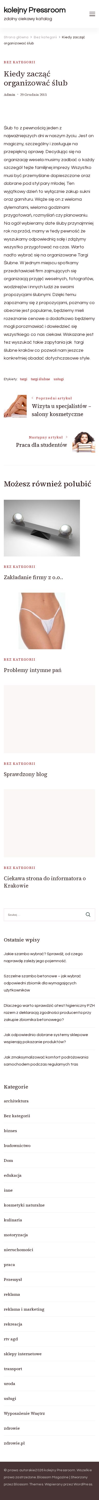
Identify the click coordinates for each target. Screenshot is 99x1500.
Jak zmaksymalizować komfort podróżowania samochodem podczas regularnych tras (46, 1060)
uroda (9, 1383)
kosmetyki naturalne (24, 1205)
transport (13, 1368)
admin (9, 94)
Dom (8, 1160)
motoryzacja (16, 1235)
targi (23, 379)
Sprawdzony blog (25, 774)
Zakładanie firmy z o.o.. (33, 577)
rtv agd (11, 1339)
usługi (59, 379)
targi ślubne (40, 379)
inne (8, 1190)
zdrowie (12, 1428)
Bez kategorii (20, 62)
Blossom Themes (28, 1484)
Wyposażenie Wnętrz (24, 1413)
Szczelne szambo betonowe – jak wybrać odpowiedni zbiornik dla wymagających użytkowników (42, 983)
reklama (12, 1294)
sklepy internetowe (23, 1354)
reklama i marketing (24, 1309)
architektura (16, 1101)
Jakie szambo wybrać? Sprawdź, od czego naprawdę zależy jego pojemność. (43, 957)
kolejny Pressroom (35, 10)
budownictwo (17, 1145)
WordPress (83, 1484)
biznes (10, 1130)
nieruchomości (18, 1249)
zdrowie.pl (14, 1443)
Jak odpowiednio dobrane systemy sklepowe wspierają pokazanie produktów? (46, 1038)
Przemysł (13, 1279)
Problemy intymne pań (32, 670)
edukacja (13, 1175)
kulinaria (13, 1220)
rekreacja (13, 1324)
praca (9, 1264)
